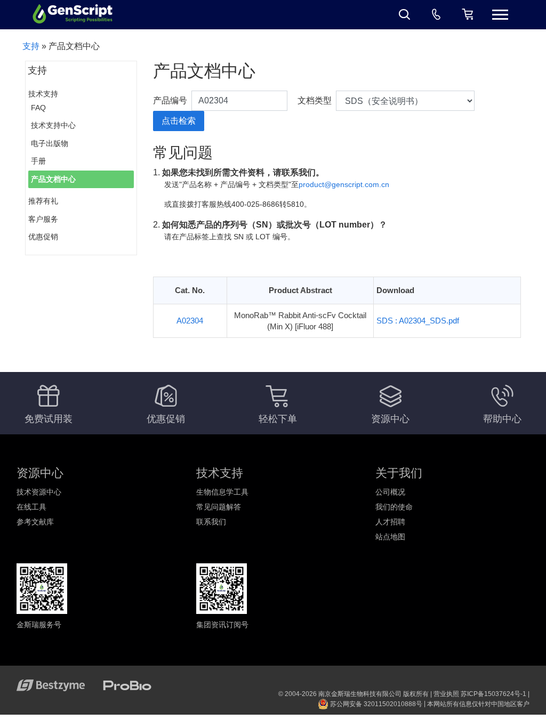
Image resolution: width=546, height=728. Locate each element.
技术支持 (43, 94)
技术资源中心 (39, 492)
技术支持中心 (53, 125)
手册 (38, 161)
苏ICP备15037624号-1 (493, 694)
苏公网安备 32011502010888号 (375, 704)
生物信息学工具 (222, 492)
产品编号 (170, 100)
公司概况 (390, 492)
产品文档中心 (53, 179)
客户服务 (43, 219)
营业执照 (446, 694)
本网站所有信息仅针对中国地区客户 (478, 704)
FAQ (38, 107)
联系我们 (211, 521)
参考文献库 (35, 521)
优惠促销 (43, 236)
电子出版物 (49, 143)
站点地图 (390, 536)
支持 (30, 46)
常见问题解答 (218, 507)
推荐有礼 (43, 201)
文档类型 (315, 100)
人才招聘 (390, 521)
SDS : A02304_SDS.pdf (417, 320)
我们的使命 (394, 507)
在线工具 (31, 507)
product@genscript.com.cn (344, 184)
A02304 (189, 320)
